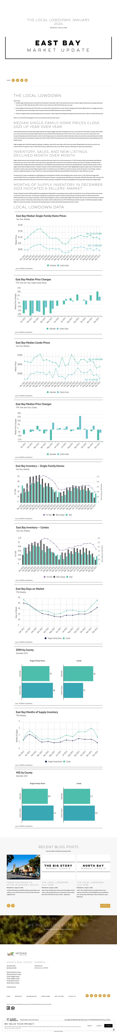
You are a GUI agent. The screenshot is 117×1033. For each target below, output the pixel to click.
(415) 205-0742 (11, 966)
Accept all (108, 1025)
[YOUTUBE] (95, 995)
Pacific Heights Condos (13, 978)
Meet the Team (59, 996)
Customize (98, 1025)
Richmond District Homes (14, 972)
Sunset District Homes (13, 980)
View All (105, 905)
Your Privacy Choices (58, 1031)
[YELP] (108, 995)
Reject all (90, 1025)
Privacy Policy (106, 1020)
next (13, 905)
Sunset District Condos (13, 983)
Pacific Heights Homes (13, 976)
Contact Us (72, 996)
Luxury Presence (33, 1020)
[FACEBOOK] (87, 995)
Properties (18, 996)
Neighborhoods (32, 996)
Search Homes (45, 996)
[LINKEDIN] (100, 995)
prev (8, 905)
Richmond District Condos (14, 974)
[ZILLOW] (104, 995)
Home (8, 996)
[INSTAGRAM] (91, 995)
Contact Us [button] (58, 934)
